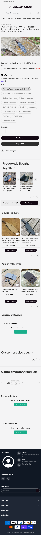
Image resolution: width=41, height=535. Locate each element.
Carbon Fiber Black (10, 98)
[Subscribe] (37, 490)
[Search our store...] (28, 13)
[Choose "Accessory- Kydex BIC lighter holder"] (14, 174)
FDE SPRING (18, 116)
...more (37, 69)
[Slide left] (2, 46)
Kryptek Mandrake (9, 103)
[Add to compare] (17, 233)
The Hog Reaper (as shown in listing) (16, 89)
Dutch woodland (27, 98)
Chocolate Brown (9, 121)
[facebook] (3, 478)
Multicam (6, 94)
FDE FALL (6, 116)
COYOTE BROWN (9, 112)
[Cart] (38, 13)
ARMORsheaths (15, 532)
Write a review (21, 332)
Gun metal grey (25, 112)
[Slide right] (39, 46)
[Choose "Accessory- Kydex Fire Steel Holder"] (32, 174)
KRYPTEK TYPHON (9, 107)
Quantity (4, 127)
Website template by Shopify (26, 532)
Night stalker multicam (22, 94)
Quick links (5, 500)
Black (22, 107)
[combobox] (18, 13)
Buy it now (20, 144)
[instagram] (8, 478)
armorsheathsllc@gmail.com (30, 461)
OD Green (32, 107)
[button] (3, 13)
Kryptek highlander (27, 103)
